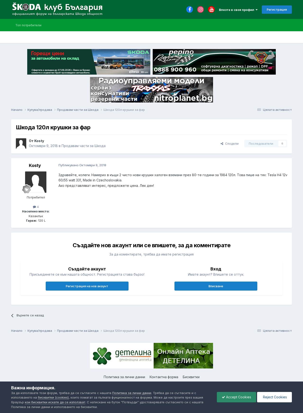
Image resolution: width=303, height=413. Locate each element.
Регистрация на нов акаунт (87, 286)
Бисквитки (191, 377)
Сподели (231, 143)
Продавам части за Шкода (84, 146)
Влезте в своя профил (237, 10)
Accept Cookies (238, 397)
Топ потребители (28, 25)
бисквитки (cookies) (53, 397)
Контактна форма (164, 377)
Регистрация (277, 9)
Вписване (216, 286)
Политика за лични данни (124, 377)
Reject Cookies (274, 397)
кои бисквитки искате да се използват (55, 402)
